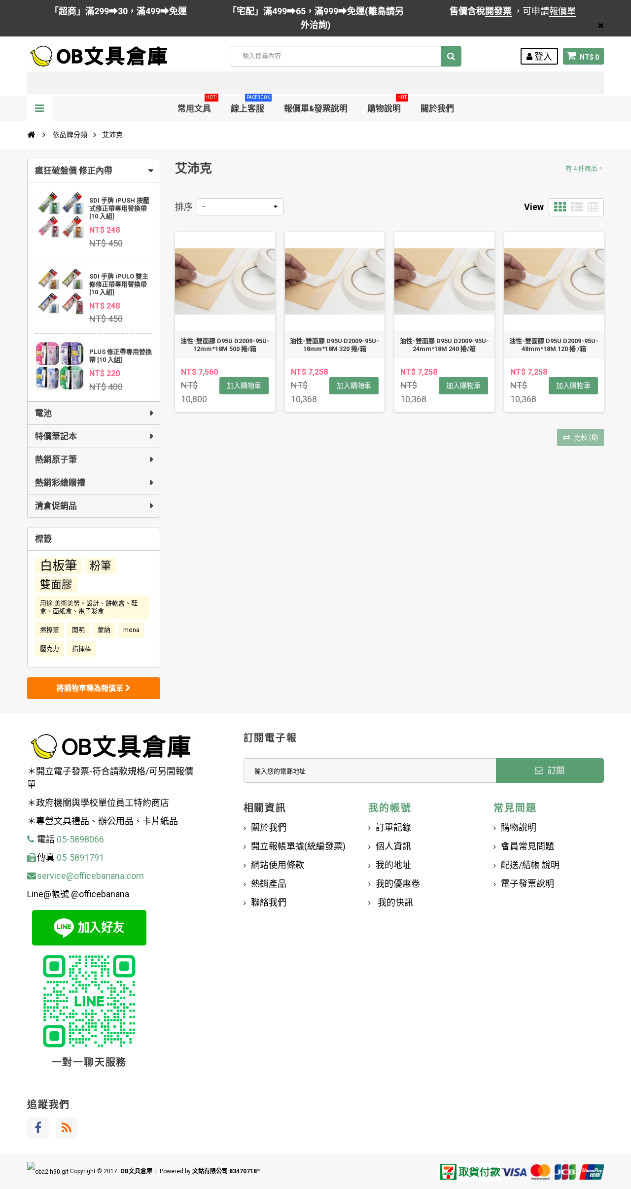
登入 (542, 56)
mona (131, 629)
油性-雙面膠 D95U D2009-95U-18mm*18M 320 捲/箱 (334, 344)
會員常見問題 (527, 846)
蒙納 (104, 629)
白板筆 (58, 566)
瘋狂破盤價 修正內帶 (73, 170)
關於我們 (437, 108)
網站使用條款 (277, 865)
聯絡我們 (268, 902)
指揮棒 (81, 648)
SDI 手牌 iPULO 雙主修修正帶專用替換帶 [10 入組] (118, 284)
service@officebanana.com (90, 876)
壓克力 (49, 648)
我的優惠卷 (398, 883)
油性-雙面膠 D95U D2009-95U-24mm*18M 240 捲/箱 (444, 344)
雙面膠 (56, 584)
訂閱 (555, 770)
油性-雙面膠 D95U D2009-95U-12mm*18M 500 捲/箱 (225, 344)
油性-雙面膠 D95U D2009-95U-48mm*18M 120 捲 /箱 (553, 344)
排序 (184, 207)
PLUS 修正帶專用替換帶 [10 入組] (120, 355)
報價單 (562, 11)
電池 (43, 413)
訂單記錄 (393, 827)
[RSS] (66, 1128)
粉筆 (100, 566)
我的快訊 (394, 902)
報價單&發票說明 (316, 108)
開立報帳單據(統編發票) (298, 846)
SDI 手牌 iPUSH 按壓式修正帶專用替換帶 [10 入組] (119, 208)
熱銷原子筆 (56, 459)
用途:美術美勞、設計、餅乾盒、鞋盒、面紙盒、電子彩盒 (89, 607)
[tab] (93, 170)
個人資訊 (393, 846)
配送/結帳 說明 (530, 865)
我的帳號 (389, 808)
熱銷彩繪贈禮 (60, 483)
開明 (78, 629)
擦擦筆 (49, 629)
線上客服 (250, 104)
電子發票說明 (527, 883)
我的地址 (393, 865)
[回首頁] (31, 134)
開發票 (498, 11)
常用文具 (197, 104)
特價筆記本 (56, 436)
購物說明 (387, 104)
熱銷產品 (268, 883)
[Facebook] (38, 1128)
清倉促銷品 (56, 506)
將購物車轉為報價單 (91, 688)
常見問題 (514, 808)
